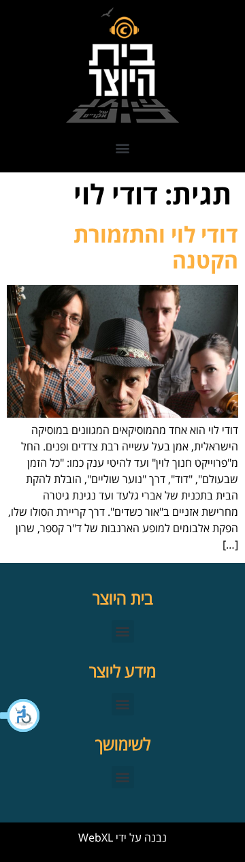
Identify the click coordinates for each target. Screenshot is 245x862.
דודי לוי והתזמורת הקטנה (156, 247)
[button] (20, 715)
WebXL (95, 837)
